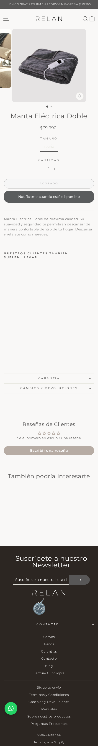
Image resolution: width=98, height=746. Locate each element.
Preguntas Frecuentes (49, 723)
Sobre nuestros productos (49, 716)
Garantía (49, 378)
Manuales (49, 709)
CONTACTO (47, 624)
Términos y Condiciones (49, 695)
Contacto (49, 658)
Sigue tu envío (49, 687)
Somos (49, 637)
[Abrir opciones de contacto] (11, 708)
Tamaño (48, 138)
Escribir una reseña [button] (49, 450)
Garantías (49, 651)
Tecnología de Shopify (49, 742)
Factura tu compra (49, 673)
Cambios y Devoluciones (48, 702)
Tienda (49, 644)
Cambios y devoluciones (49, 388)
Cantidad (48, 160)
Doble (49, 147)
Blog (49, 666)
